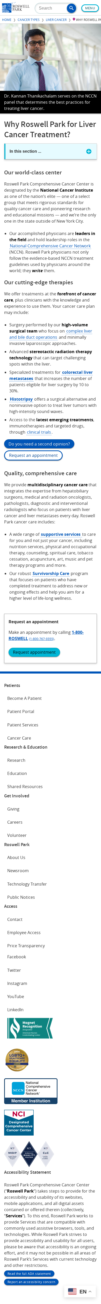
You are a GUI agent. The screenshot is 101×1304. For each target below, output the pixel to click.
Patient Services (22, 725)
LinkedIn (15, 1010)
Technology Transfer (27, 884)
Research (16, 760)
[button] (71, 8)
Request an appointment (33, 455)
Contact (15, 919)
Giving (13, 809)
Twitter (14, 970)
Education (17, 773)
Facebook (16, 957)
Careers (15, 822)
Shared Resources (25, 786)
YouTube (15, 996)
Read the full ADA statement (29, 1273)
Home (6, 20)
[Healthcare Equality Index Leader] (17, 1071)
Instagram (17, 983)
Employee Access (24, 932)
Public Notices (21, 897)
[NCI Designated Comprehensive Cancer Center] (19, 1134)
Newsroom (18, 870)
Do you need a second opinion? (39, 444)
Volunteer (17, 835)
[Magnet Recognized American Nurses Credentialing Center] (30, 1039)
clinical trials (39, 432)
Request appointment (34, 652)
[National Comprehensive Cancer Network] (30, 1102)
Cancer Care (19, 738)
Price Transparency (26, 946)
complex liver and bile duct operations (50, 334)
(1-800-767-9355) (41, 639)
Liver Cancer (56, 20)
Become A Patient (24, 698)
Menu (90, 8)
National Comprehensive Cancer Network (50, 246)
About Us (16, 857)
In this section (25, 151)
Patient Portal (20, 711)
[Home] (16, 11)
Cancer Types (29, 20)
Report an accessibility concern (31, 1282)
